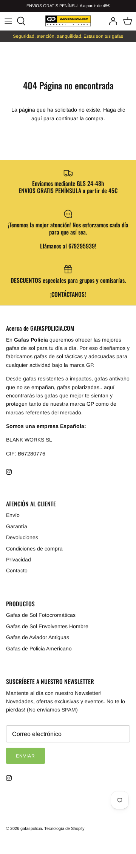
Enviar (25, 756)
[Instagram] (9, 472)
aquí (36, 118)
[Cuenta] (111, 21)
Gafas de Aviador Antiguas (37, 637)
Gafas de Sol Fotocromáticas (41, 615)
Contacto (17, 570)
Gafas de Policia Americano (39, 648)
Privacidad (18, 560)
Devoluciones (22, 537)
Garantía (16, 526)
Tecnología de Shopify (64, 828)
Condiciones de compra (34, 549)
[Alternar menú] (8, 21)
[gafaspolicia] (68, 20)
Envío (13, 515)
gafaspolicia (31, 828)
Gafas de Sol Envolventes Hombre (47, 626)
